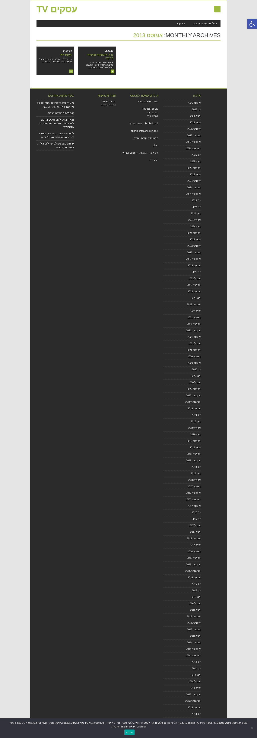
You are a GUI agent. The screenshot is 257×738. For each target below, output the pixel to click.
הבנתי (129, 732)
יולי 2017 (196, 512)
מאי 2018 (196, 473)
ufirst (155, 145)
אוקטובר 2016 (193, 564)
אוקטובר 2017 (193, 493)
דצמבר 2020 (194, 356)
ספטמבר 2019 (193, 402)
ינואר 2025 (195, 174)
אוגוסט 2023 (194, 265)
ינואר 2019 (195, 447)
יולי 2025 (196, 155)
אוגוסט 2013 (194, 707)
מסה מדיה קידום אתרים (146, 138)
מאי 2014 (196, 675)
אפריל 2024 (194, 220)
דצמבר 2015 (194, 623)
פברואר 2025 (194, 168)
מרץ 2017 (195, 532)
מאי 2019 (196, 421)
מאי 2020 (196, 376)
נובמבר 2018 (194, 454)
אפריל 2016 (194, 603)
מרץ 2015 (195, 636)
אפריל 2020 (194, 382)
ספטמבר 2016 (193, 571)
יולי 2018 (196, 467)
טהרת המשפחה (150, 108)
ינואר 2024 (195, 239)
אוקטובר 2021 (193, 330)
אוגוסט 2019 (194, 408)
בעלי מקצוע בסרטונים (204, 23)
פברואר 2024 (194, 233)
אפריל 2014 (194, 681)
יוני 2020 (196, 369)
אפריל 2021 (194, 343)
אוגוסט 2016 (194, 577)
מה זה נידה (152, 112)
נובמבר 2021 (194, 324)
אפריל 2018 (194, 480)
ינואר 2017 (195, 545)
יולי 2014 (196, 662)
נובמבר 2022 (194, 285)
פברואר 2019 (194, 441)
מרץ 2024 (195, 226)
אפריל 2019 (194, 428)
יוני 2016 (196, 590)
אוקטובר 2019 (193, 395)
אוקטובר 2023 (193, 259)
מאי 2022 (196, 298)
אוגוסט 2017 (194, 506)
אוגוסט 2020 (194, 363)
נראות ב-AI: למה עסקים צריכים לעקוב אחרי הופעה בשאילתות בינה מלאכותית (56, 123)
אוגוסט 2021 (194, 337)
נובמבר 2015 (194, 629)
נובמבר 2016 (194, 558)
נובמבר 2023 (194, 252)
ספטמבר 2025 (193, 148)
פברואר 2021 (194, 350)
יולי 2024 (196, 200)
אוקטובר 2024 (193, 194)
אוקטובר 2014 (193, 649)
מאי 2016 (196, 597)
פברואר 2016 (194, 616)
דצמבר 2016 (194, 551)
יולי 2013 (196, 714)
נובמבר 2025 (194, 135)
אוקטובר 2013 (193, 694)
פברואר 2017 (194, 538)
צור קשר (180, 23)
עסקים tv (56, 9)
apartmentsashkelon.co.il (144, 130)
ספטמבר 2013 (193, 701)
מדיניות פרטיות (108, 105)
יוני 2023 (196, 272)
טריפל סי (153, 160)
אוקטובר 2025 (193, 142)
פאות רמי (66, 55)
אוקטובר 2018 (193, 460)
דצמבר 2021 (194, 317)
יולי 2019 (196, 415)
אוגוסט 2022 (194, 291)
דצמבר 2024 (194, 181)
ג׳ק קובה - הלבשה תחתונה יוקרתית (140, 152)
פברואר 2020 (194, 389)
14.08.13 (67, 51)
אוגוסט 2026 (194, 103)
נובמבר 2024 (194, 187)
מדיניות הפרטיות (120, 726)
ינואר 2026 (195, 122)
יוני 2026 (196, 109)
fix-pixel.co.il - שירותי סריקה (143, 123)
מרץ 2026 (195, 116)
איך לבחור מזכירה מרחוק (61, 113)
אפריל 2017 (194, 525)
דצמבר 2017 (194, 486)
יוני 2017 (196, 519)
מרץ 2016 (195, 610)
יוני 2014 (196, 668)
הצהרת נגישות (108, 101)
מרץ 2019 (195, 434)
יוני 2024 (196, 207)
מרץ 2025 (195, 161)
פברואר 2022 (194, 304)
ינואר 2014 (195, 688)
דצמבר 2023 (194, 246)
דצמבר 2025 (194, 129)
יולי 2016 (196, 584)
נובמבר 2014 (194, 642)
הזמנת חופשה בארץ (148, 101)
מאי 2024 (196, 213)
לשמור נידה (152, 116)
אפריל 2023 (194, 278)
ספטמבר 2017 (193, 499)
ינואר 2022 (195, 311)
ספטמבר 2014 (193, 655)
